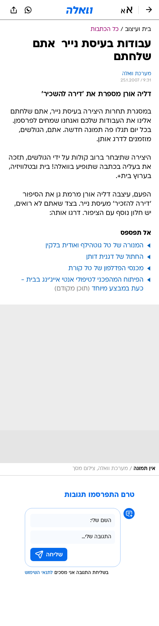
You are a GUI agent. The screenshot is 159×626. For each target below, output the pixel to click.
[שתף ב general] (14, 10)
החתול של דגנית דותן (114, 257)
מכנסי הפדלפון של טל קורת (105, 268)
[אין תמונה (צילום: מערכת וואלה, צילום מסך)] (79, 390)
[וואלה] (79, 10)
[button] (126, 10)
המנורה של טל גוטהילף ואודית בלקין (94, 246)
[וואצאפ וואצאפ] (28, 10)
